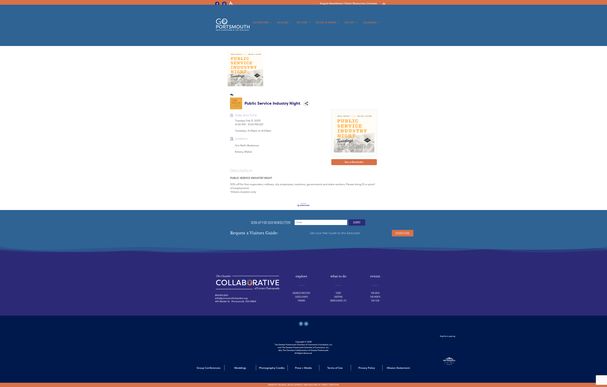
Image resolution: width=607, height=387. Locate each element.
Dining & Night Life (338, 300)
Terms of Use (335, 368)
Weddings (240, 368)
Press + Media (303, 368)
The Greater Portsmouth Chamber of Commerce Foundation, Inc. (304, 344)
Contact (372, 3)
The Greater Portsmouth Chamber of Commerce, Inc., (305, 347)
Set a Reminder (354, 162)
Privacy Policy (366, 368)
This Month (375, 297)
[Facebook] (301, 324)
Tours (338, 293)
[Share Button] (306, 103)
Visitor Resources (354, 3)
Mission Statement (398, 368)
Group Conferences (208, 368)
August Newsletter (331, 3)
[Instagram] (224, 4)
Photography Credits (272, 368)
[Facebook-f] (217, 4)
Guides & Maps (301, 297)
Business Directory (301, 293)
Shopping (338, 297)
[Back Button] (231, 95)
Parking (301, 300)
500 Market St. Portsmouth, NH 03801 (235, 301)
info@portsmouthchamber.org (231, 298)
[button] (384, 4)
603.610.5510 (221, 295)
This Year (375, 300)
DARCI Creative (330, 385)
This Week (375, 293)
